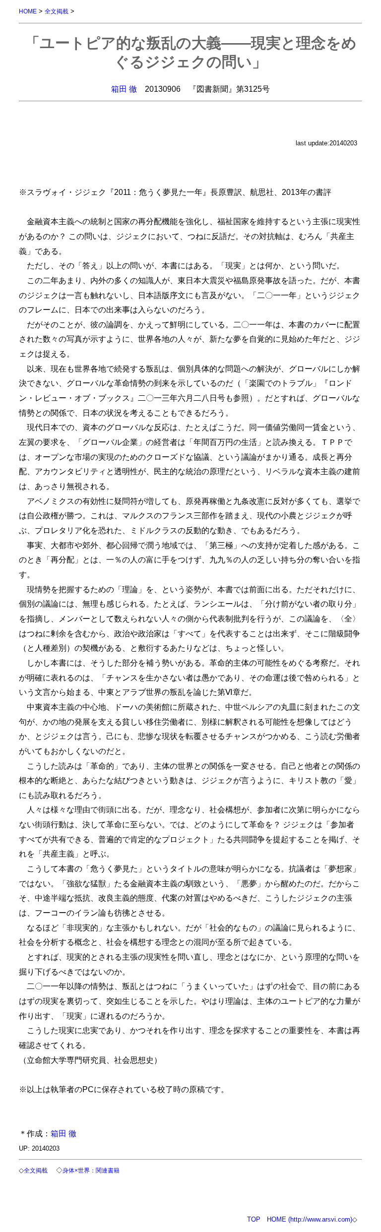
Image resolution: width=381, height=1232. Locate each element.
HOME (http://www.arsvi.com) (309, 1219)
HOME (28, 11)
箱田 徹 (124, 88)
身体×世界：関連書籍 (91, 1170)
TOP (253, 1219)
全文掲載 (56, 11)
